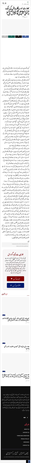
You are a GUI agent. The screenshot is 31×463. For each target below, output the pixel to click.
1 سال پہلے (26, 16)
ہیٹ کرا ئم (15, 454)
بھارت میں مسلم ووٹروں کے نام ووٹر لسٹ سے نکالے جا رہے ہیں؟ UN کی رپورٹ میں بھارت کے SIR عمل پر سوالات (15, 376)
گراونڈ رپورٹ (10, 452)
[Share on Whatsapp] (11, 36)
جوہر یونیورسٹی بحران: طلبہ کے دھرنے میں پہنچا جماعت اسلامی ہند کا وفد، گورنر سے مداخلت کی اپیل (15, 318)
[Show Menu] (5, 3)
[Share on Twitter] (18, 36)
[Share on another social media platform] (5, 36)
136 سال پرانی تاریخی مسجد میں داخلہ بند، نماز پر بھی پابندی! (16, 347)
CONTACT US (26, 445)
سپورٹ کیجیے (8, 454)
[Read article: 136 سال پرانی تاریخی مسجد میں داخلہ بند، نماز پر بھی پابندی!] (15, 335)
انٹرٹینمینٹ (26, 454)
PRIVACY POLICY (25, 438)
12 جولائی (27, 380)
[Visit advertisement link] (15, 52)
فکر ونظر (16, 452)
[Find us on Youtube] (24, 417)
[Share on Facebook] (25, 36)
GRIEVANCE (26, 442)
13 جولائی (27, 350)
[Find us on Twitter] (25, 417)
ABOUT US (26, 429)
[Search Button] (3, 3)
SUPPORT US (26, 432)
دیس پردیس (22, 452)
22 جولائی (27, 322)
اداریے (20, 454)
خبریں (4, 315)
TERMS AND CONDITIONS (23, 435)
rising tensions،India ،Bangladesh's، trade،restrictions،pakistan (20, 245)
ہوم (27, 452)
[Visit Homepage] (25, 2)
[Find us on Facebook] (27, 417)
